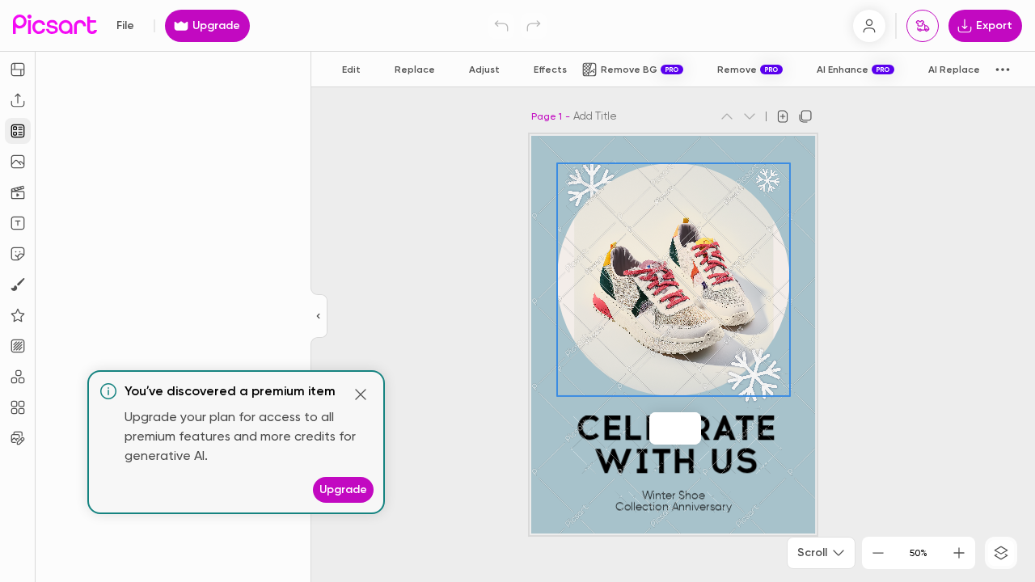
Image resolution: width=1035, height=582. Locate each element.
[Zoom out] (878, 553)
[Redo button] (534, 26)
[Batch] (18, 438)
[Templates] (18, 131)
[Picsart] (55, 25)
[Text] (18, 223)
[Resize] (18, 69)
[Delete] (677, 428)
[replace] (657, 428)
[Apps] (18, 377)
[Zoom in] (959, 553)
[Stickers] (18, 254)
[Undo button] (501, 26)
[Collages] (18, 407)
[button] (517, 291)
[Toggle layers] (1001, 553)
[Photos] (18, 162)
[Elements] (18, 315)
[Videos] (18, 192)
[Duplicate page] (805, 116)
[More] (693, 428)
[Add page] (782, 116)
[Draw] (18, 284)
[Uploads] (18, 100)
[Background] (18, 346)
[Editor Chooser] (318, 317)
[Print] (922, 26)
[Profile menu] (869, 26)
